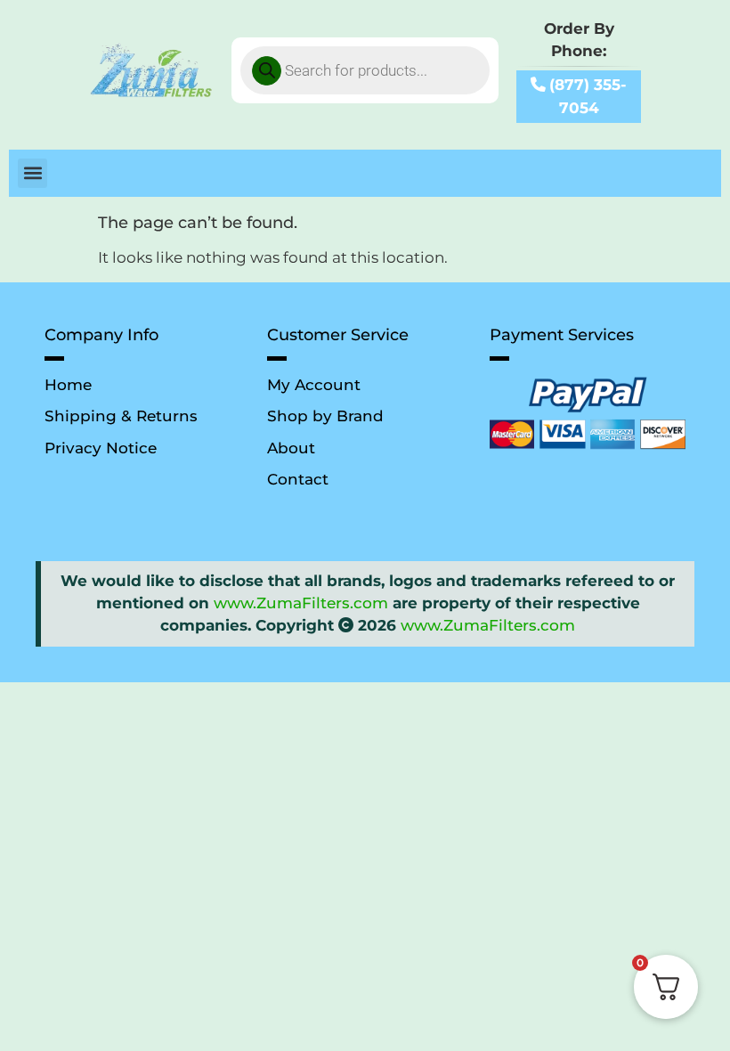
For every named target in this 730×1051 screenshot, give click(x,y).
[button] (32, 173)
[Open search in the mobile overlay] (365, 70)
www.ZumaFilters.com (301, 603)
